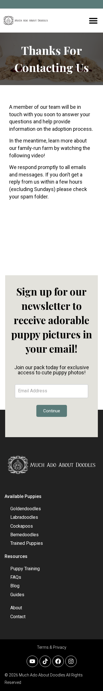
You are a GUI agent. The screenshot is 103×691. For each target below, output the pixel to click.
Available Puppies (23, 496)
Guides (17, 594)
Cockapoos (21, 526)
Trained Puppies (26, 543)
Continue (51, 410)
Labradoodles (24, 517)
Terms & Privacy (51, 647)
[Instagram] (71, 661)
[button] (93, 20)
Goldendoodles (25, 508)
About (16, 607)
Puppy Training (25, 568)
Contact (17, 616)
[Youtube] (32, 661)
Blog (14, 585)
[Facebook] (58, 661)
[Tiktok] (45, 661)
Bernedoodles (24, 534)
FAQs (15, 577)
